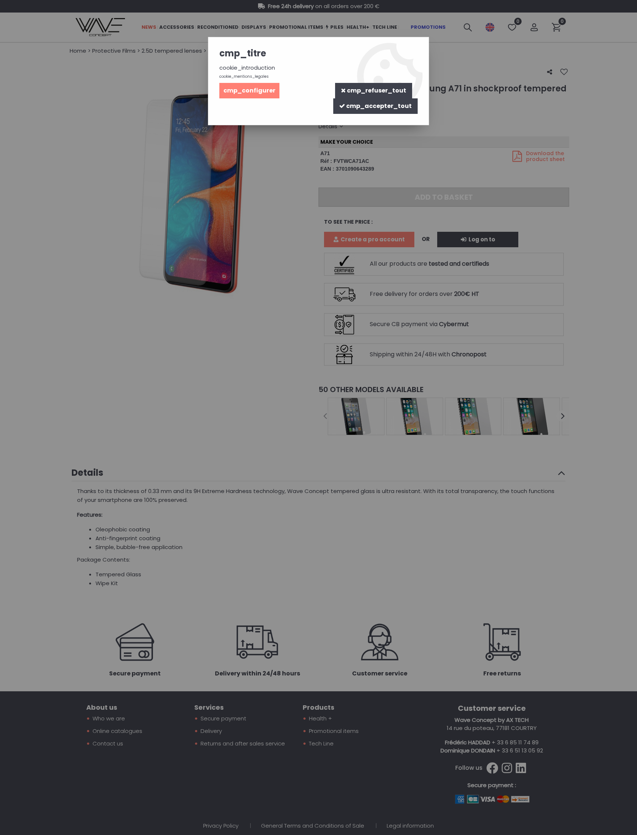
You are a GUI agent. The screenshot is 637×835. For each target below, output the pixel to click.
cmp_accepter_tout (378, 106)
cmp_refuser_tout (376, 90)
